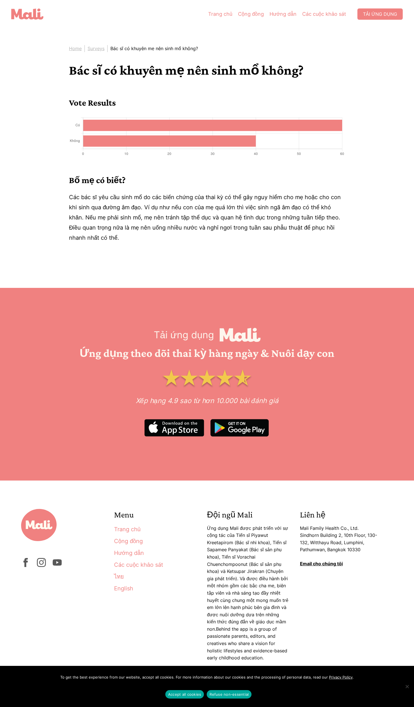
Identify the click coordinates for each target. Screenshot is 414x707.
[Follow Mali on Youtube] (57, 565)
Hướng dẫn (283, 14)
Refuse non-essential (229, 694)
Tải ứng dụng (380, 14)
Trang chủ (220, 14)
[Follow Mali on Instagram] (41, 565)
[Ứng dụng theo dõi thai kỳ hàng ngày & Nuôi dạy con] (31, 14)
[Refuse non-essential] (407, 686)
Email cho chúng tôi (321, 563)
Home (75, 48)
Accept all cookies (184, 694)
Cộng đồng (251, 14)
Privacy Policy (341, 677)
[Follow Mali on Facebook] (25, 565)
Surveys (96, 48)
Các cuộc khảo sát (324, 14)
